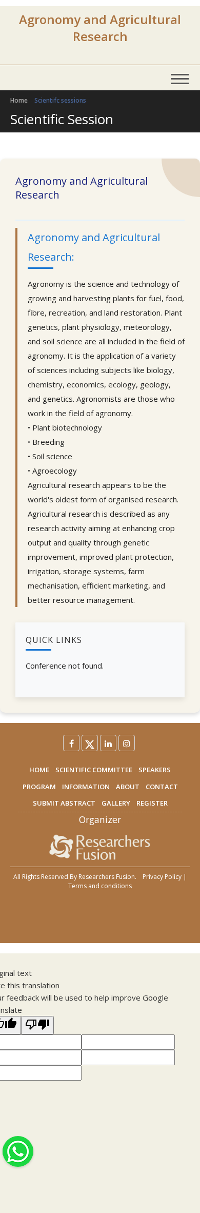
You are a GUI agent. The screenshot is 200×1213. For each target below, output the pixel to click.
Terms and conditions (100, 886)
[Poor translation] (37, 1025)
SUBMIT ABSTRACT (64, 803)
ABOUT (127, 786)
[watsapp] (18, 1150)
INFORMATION (86, 786)
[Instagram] (126, 743)
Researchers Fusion (106, 876)
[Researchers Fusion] (100, 847)
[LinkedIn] (108, 743)
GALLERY (116, 803)
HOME (39, 769)
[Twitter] (90, 743)
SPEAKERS (154, 769)
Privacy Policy (162, 876)
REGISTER (152, 803)
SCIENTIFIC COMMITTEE (93, 769)
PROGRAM (39, 786)
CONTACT (162, 786)
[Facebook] (71, 743)
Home (19, 100)
